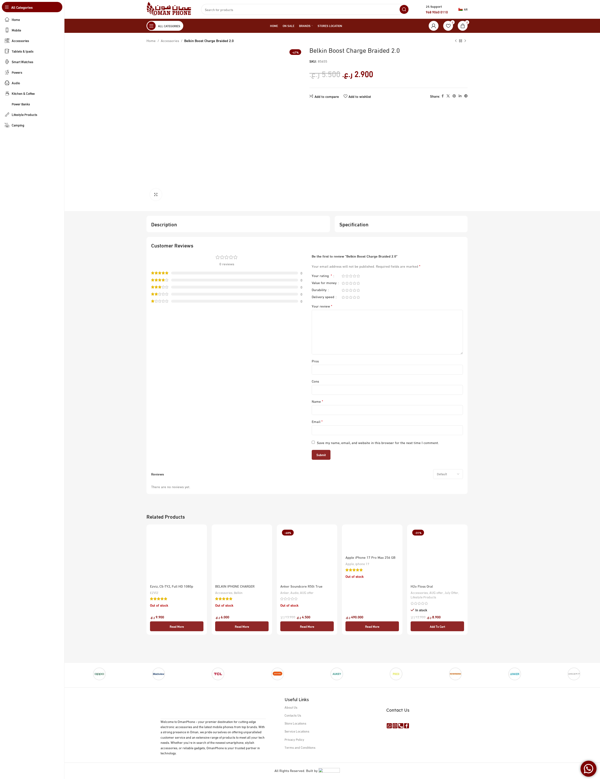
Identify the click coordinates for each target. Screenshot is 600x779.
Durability (319, 290)
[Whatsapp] (389, 725)
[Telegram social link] (466, 96)
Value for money (325, 283)
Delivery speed (323, 297)
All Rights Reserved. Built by (296, 770)
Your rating (322, 276)
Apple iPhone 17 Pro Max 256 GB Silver (370, 559)
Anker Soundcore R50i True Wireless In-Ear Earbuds (301, 588)
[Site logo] (169, 8)
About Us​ (291, 707)
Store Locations (295, 723)
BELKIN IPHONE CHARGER (235, 586)
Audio (294, 592)
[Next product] (465, 41)
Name (317, 401)
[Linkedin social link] (460, 96)
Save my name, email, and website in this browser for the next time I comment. (378, 442)
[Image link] (213, 702)
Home (151, 40)
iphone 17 (362, 563)
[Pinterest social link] (454, 96)
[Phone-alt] (400, 725)
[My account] (433, 25)
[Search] (404, 9)
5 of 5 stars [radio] (358, 276)
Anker (284, 592)
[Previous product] (456, 41)
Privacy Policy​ (294, 739)
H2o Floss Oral (422, 586)
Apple (349, 563)
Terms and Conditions (300, 747)
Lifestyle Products (423, 597)
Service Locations (297, 731)
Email (317, 421)
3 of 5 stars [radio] (350, 276)
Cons (315, 381)
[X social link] (448, 96)
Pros (315, 361)
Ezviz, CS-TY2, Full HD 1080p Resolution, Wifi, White (171, 588)
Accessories (170, 40)
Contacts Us (293, 715)
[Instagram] (395, 725)
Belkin (238, 592)
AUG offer (307, 592)
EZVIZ (154, 592)
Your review (322, 306)
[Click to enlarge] (156, 194)
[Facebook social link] (442, 96)
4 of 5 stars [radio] (354, 276)
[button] (437, 626)
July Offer (451, 592)
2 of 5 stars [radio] (347, 276)
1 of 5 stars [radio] (343, 276)
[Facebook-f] (406, 725)
